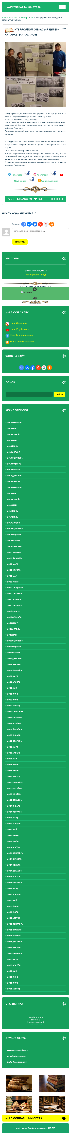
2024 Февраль (14, 812)
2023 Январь (13, 735)
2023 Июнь (12, 765)
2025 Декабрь (14, 941)
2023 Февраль (14, 741)
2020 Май (12, 576)
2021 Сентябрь (15, 641)
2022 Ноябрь (14, 723)
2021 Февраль (14, 617)
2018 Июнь (12, 446)
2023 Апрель (13, 753)
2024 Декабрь (14, 871)
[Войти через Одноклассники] (51, 224)
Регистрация (32, 274)
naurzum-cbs (25, 199)
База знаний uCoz (17, 1062)
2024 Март (12, 818)
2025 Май (12, 900)
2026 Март (12, 959)
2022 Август (13, 706)
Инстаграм (42, 175)
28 (32, 17)
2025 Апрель (13, 894)
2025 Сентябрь (15, 924)
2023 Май (12, 759)
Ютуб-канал (20, 181)
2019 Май (12, 505)
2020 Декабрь (14, 605)
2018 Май (12, 440)
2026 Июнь (12, 977)
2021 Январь (13, 611)
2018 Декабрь (14, 476)
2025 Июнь (12, 906)
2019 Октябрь (14, 534)
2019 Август (13, 523)
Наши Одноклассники (22, 341)
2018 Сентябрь (15, 458)
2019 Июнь (12, 511)
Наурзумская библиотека (23, 7)
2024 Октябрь (14, 859)
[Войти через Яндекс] (40, 224)
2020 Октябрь (14, 593)
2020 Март (12, 564)
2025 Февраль (14, 882)
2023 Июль (12, 770)
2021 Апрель (13, 629)
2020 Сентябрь (15, 588)
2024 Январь (13, 806)
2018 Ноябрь (13, 470)
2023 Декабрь (14, 800)
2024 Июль (12, 841)
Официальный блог (18, 1050)
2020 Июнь (13, 582)
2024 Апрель (13, 824)
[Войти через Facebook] (34, 224)
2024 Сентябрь (15, 853)
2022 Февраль (14, 670)
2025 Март (12, 888)
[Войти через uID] (23, 224)
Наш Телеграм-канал (21, 335)
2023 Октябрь (14, 788)
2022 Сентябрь (15, 711)
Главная (6, 17)
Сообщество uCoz (17, 1056)
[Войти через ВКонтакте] (29, 224)
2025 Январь (13, 877)
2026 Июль (12, 983)
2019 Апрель (13, 499)
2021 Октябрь (14, 647)
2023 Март (12, 747)
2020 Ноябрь (14, 599)
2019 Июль (12, 517)
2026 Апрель (13, 965)
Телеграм (16, 175)
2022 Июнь (12, 694)
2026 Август (13, 989)
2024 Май (12, 829)
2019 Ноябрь (13, 540)
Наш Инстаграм (19, 323)
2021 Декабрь (14, 658)
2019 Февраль (14, 487)
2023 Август (13, 776)
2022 (15, 17)
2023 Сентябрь (15, 782)
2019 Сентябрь (15, 529)
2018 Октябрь (14, 464)
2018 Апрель (13, 434)
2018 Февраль (14, 422)
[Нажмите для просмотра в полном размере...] (35, 106)
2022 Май (12, 688)
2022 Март (12, 676)
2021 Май (12, 635)
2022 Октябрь (14, 717)
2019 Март (12, 493)
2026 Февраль (14, 953)
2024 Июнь (12, 835)
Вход (43, 274)
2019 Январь (13, 481)
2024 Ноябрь (14, 865)
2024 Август (13, 847)
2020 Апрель (14, 570)
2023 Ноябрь (14, 794)
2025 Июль (12, 912)
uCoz (51, 1128)
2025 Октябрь (14, 930)
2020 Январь (14, 552)
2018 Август (13, 452)
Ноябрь (25, 17)
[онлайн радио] (35, 303)
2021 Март (12, 623)
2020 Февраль (14, 558)
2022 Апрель (13, 682)
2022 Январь (13, 664)
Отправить (20, 242)
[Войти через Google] (46, 224)
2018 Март (12, 428)
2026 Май (12, 971)
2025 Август (13, 918)
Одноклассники (49, 181)
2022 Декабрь (14, 729)
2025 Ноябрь (14, 936)
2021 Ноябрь (13, 652)
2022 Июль (12, 700)
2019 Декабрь (14, 546)
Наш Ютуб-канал (20, 329)
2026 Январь (13, 947)
